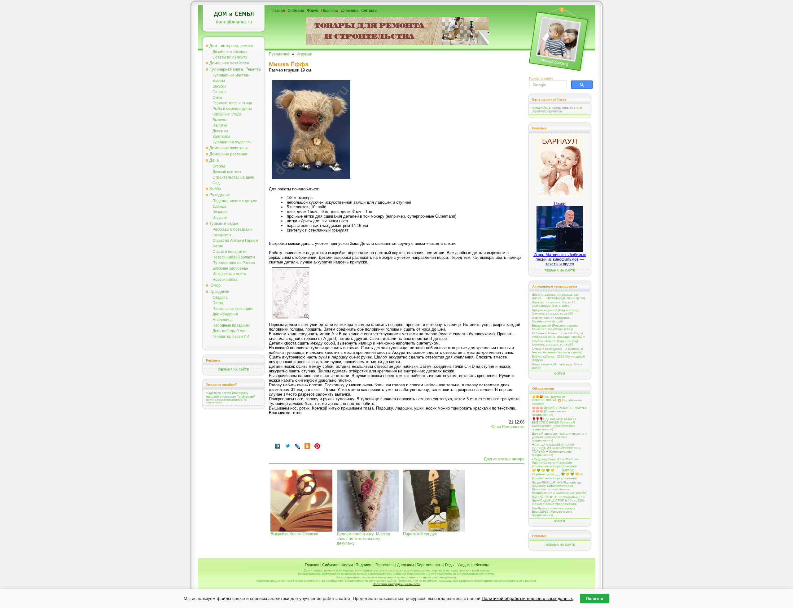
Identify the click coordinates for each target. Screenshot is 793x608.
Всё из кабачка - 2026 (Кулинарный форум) (558, 358)
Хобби (215, 188)
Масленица (222, 320)
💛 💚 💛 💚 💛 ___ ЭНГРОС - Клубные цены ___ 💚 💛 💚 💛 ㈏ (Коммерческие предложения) (557, 474)
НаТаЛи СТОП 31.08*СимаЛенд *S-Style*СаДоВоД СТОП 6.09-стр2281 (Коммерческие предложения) (558, 500)
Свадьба (220, 297)
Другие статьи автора (504, 459)
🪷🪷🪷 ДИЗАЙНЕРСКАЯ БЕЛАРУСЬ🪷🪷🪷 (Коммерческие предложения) (559, 411)
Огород (218, 166)
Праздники (219, 291)
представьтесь (564, 107)
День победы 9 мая (229, 331)
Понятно (594, 598)
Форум (312, 10)
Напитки (219, 125)
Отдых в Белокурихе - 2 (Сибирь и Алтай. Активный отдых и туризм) (557, 350)
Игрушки (219, 217)
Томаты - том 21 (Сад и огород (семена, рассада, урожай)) (555, 342)
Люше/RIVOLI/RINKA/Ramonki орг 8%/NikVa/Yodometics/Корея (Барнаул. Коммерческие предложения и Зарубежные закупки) (559, 487)
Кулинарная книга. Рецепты (235, 69)
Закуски (219, 86)
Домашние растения (228, 154)
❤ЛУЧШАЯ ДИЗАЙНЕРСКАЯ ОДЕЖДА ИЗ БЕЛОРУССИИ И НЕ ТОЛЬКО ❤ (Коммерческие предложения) (557, 450)
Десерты (220, 131)
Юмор (215, 285)
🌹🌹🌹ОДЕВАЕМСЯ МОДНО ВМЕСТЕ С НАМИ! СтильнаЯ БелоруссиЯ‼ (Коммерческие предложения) (554, 424)
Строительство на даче (233, 177)
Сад (216, 183)
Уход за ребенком (473, 565)
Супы (217, 97)
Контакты (369, 10)
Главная (277, 10)
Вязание (220, 212)
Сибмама (296, 10)
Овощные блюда (227, 114)
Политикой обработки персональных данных (527, 598)
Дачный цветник (226, 172)
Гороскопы (384, 565)
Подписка (329, 10)
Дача (214, 160)
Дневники (349, 10)
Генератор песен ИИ (230, 336)
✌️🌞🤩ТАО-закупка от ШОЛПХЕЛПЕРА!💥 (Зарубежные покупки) (557, 400)
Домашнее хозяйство (229, 63)
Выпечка (220, 120)
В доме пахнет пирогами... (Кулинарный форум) (552, 319)
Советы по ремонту (229, 57)
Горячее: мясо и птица (232, 103)
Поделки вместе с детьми (234, 201)
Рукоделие (219, 195)
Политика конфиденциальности (396, 584)
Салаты (219, 92)
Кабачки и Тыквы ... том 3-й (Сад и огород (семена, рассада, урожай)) (558, 335)
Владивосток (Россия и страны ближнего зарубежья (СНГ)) (555, 327)
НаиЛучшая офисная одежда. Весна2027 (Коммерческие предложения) (554, 511)
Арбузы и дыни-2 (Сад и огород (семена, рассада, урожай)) (555, 311)
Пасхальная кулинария (232, 308)
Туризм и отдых (224, 223)
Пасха (217, 303)
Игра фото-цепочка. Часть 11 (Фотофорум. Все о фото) (553, 304)
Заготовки (221, 136)
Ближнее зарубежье (230, 268)
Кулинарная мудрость (231, 142)
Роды (449, 565)
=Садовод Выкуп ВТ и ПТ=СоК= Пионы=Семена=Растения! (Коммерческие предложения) (555, 463)
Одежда (219, 206)
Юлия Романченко (507, 426)
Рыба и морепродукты (232, 108)
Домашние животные (228, 147)
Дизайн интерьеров (229, 52)
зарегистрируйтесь (547, 111)
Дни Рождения (225, 314)
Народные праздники (231, 325)
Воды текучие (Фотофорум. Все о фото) (557, 366)
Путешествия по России (233, 263)
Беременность (429, 565)
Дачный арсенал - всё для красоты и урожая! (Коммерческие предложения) (559, 437)
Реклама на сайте (233, 369)
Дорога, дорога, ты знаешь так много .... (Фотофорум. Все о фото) (558, 296)
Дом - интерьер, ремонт (231, 45)
